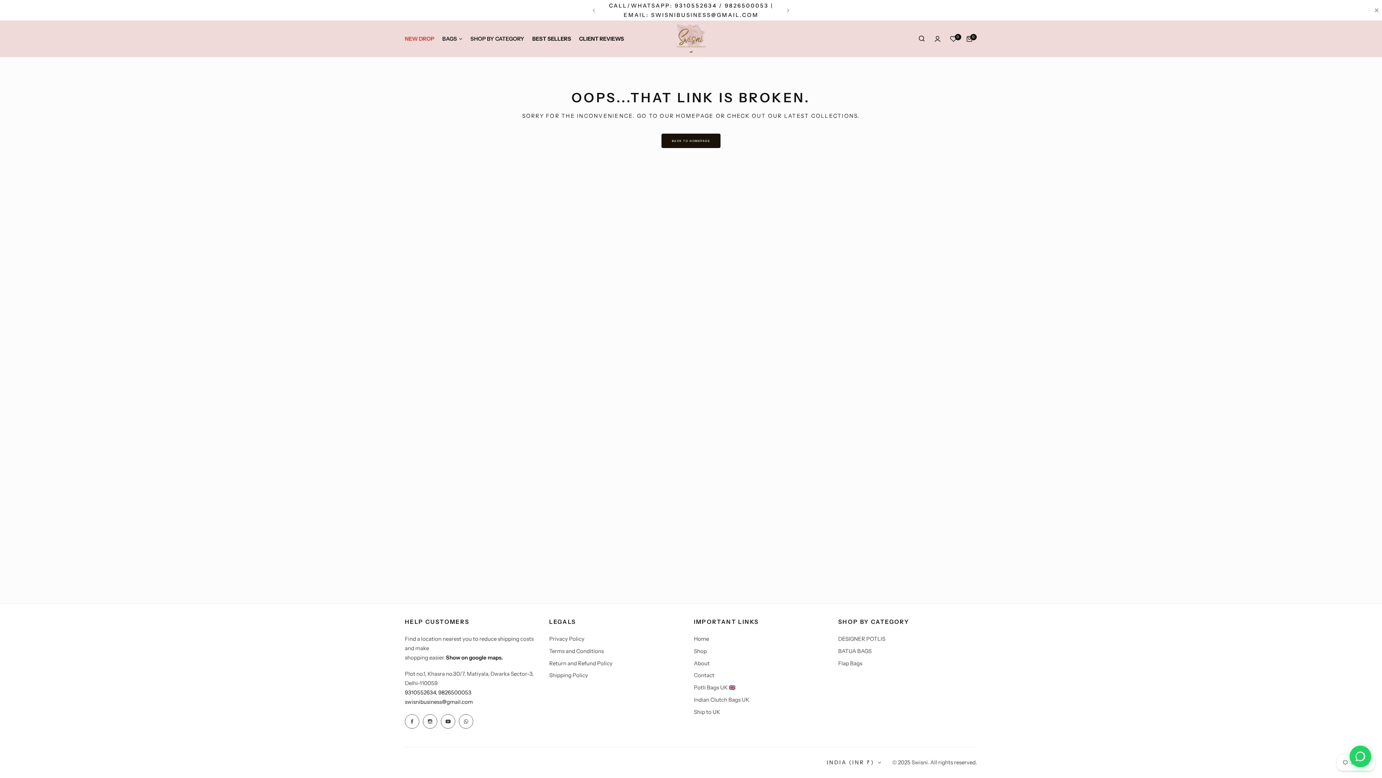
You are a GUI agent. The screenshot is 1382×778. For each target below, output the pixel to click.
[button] (593, 10)
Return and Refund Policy (581, 663)
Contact (704, 675)
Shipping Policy (568, 675)
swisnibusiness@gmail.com (439, 701)
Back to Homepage (691, 141)
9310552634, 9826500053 (438, 692)
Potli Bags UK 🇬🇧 (715, 687)
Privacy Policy (566, 638)
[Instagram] (430, 721)
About (702, 663)
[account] (937, 39)
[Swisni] (691, 38)
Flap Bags (850, 663)
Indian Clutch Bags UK (721, 699)
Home (701, 638)
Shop (700, 651)
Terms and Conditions (576, 651)
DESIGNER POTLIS (861, 638)
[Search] (922, 39)
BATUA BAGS (855, 651)
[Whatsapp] (466, 721)
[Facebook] (412, 721)
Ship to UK (707, 711)
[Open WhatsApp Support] (1360, 756)
